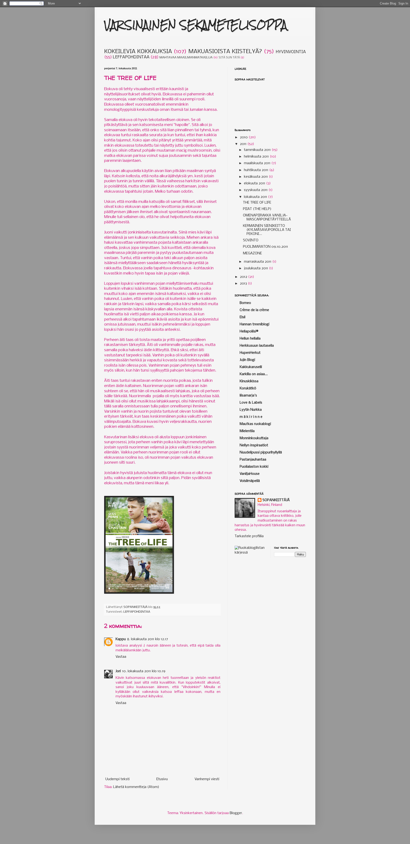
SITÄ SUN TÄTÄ (229, 57)
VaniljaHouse (250, 474)
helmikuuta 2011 (257, 157)
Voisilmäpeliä (250, 481)
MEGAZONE (252, 253)
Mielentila (247, 431)
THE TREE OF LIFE (257, 203)
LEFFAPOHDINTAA (131, 57)
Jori (118, 671)
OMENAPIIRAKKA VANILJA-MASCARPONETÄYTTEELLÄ (267, 217)
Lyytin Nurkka (251, 410)
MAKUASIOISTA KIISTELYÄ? (225, 52)
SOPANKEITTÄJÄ (276, 500)
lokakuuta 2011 (256, 197)
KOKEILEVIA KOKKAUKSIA (138, 52)
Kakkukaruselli (251, 367)
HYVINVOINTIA (291, 52)
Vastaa (121, 657)
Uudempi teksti (117, 779)
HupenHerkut (250, 353)
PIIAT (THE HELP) (257, 209)
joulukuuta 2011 (256, 268)
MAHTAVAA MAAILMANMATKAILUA (186, 57)
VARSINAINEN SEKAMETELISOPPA (195, 25)
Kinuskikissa (249, 381)
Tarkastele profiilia (249, 536)
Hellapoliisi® (249, 331)
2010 (244, 137)
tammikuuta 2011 (258, 150)
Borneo (245, 303)
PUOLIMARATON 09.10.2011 (265, 247)
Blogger (236, 813)
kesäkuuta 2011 (256, 177)
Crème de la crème (254, 310)
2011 (243, 144)
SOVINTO (250, 240)
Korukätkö (248, 388)
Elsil (242, 317)
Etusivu (162, 779)
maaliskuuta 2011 (257, 163)
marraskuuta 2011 (258, 262)
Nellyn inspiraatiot (254, 445)
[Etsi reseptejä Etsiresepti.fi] (251, 553)
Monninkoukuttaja (254, 438)
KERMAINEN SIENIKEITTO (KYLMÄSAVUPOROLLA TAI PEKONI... (267, 230)
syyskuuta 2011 (256, 190)
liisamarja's (248, 395)
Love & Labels (251, 403)
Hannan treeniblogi (254, 324)
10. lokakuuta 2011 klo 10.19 (143, 671)
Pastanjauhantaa (253, 460)
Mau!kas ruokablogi (255, 424)
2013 (244, 283)
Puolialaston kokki (254, 467)
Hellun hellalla (250, 338)
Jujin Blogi (247, 360)
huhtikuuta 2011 (256, 170)
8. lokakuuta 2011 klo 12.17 (147, 639)
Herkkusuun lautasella (257, 346)
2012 (244, 277)
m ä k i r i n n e (251, 417)
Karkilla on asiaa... (254, 374)
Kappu (121, 639)
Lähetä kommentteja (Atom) (136, 787)
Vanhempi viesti (207, 779)
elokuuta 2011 (255, 183)
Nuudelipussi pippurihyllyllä (261, 452)
